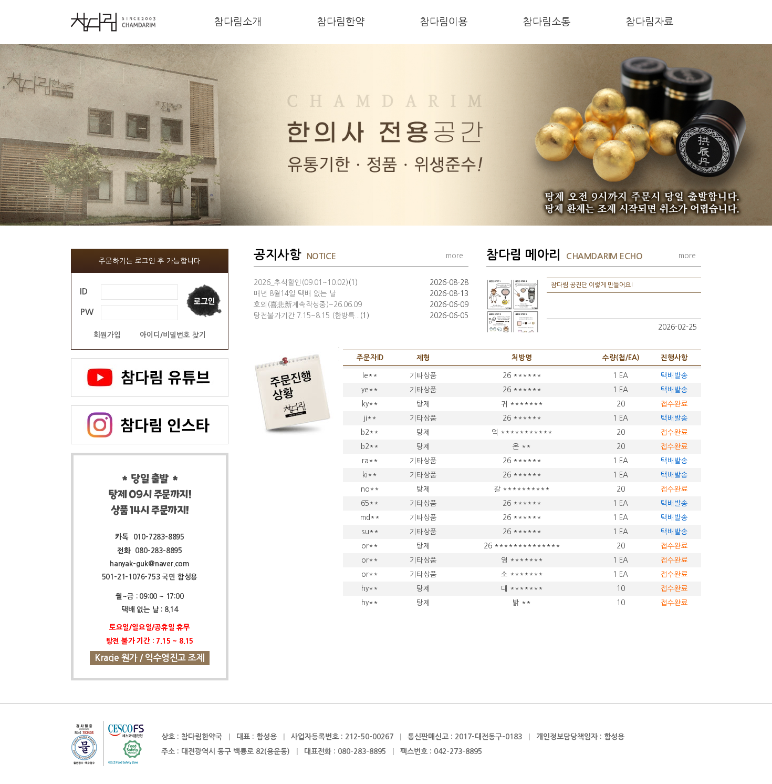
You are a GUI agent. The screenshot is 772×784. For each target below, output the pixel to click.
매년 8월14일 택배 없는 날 (295, 293)
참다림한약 (340, 22)
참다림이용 (443, 22)
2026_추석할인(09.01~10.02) (306, 282)
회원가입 (107, 335)
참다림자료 (649, 22)
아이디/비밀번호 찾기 (173, 335)
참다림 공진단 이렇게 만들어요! (592, 285)
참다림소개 (238, 22)
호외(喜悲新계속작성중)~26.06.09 (308, 304)
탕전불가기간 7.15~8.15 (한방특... (311, 315)
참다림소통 (546, 22)
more (454, 255)
